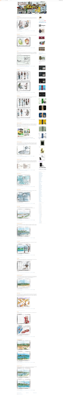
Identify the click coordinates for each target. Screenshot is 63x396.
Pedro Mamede (40, 192)
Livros (30, 14)
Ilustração (41, 14)
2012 (40, 209)
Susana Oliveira (40, 196)
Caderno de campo (19, 159)
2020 (40, 203)
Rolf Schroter (40, 193)
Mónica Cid (40, 188)
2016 (40, 206)
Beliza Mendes (40, 172)
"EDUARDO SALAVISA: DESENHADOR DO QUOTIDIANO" (42, 54)
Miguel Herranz (40, 187)
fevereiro (40, 221)
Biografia (18, 14)
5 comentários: (31, 289)
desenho (20, 48)
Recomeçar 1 (18, 69)
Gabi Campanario (40, 176)
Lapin (39, 182)
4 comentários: (31, 119)
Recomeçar (18, 95)
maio (39, 219)
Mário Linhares (40, 186)
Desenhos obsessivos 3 (19, 223)
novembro (40, 214)
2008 (40, 212)
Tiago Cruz (40, 198)
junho (40, 218)
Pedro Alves (40, 190)
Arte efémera (18, 241)
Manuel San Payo (40, 185)
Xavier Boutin (40, 201)
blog (34, 53)
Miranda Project (30, 190)
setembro (40, 216)
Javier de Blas (40, 179)
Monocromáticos (19, 189)
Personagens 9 (18, 16)
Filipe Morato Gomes (41, 175)
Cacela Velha (18, 206)
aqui (17, 142)
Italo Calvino (18, 293)
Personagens (20, 31)
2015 (40, 207)
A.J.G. (17, 51)
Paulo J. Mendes (40, 189)
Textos (20, 14)
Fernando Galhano (21, 170)
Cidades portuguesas (34, 14)
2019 (40, 204)
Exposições (25, 14)
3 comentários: (31, 92)
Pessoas (18, 311)
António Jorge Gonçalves (22, 66)
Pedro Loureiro (40, 191)
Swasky (39, 197)
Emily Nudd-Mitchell (41, 173)
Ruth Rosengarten (40, 194)
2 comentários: (31, 138)
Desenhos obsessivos (19, 365)
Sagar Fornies (40, 195)
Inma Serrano (40, 177)
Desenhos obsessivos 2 (19, 275)
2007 (40, 213)
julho (39, 217)
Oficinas (22, 14)
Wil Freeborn (40, 200)
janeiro (40, 222)
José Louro (40, 180)
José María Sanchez (40, 181)
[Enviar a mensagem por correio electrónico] (34, 92)
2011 (40, 210)
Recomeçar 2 (18, 34)
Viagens (28, 14)
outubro (40, 215)
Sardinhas (18, 258)
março (40, 220)
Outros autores (38, 14)
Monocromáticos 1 (19, 173)
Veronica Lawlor (40, 199)
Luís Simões (40, 184)
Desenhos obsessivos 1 (19, 339)
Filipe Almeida (40, 174)
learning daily (40, 183)
